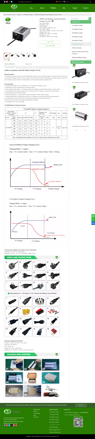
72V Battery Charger (54, 424)
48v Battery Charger (54, 419)
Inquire (49, 41)
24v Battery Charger (54, 414)
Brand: (27, 64)
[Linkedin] (12, 2)
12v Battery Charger (54, 412)
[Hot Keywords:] (90, 2)
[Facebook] (5, 2)
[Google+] (7, 2)
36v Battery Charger (54, 417)
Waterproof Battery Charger (55, 432)
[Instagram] (14, 425)
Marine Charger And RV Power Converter (55, 429)
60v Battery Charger (54, 422)
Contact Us (36, 417)
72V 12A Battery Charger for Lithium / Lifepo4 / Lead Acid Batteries (81, 104)
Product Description (9, 67)
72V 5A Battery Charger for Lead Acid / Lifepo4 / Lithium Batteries (81, 126)
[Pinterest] (16, 425)
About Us (35, 411)
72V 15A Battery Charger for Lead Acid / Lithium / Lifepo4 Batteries (81, 82)
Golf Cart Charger (53, 427)
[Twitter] (9, 2)
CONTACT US (81, 405)
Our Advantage (36, 413)
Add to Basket (49, 45)
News (34, 415)
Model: (6, 64)
